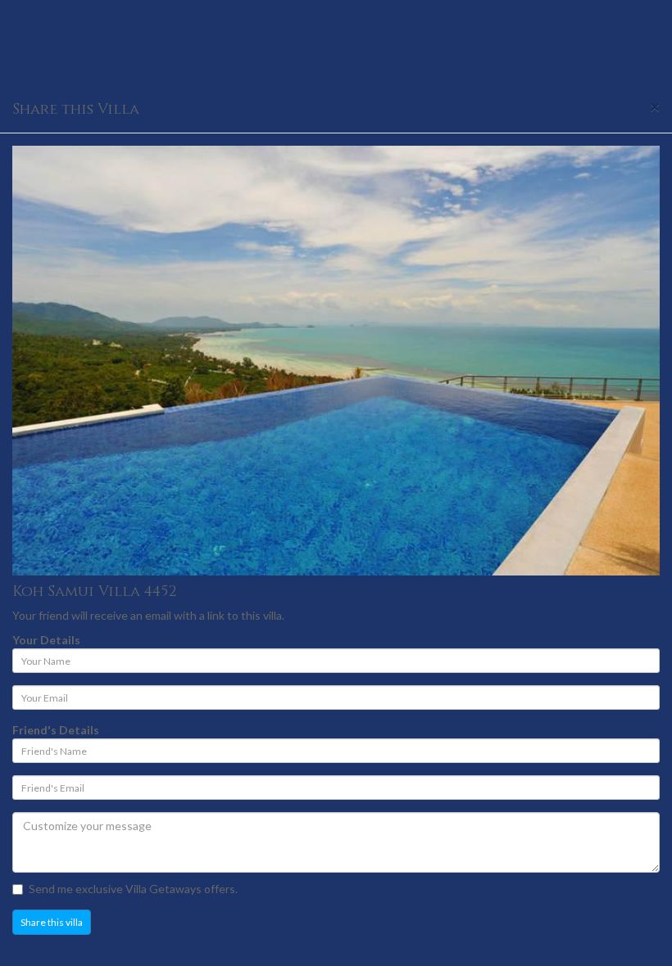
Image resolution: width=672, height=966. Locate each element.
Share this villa (51, 922)
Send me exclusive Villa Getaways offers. (133, 889)
